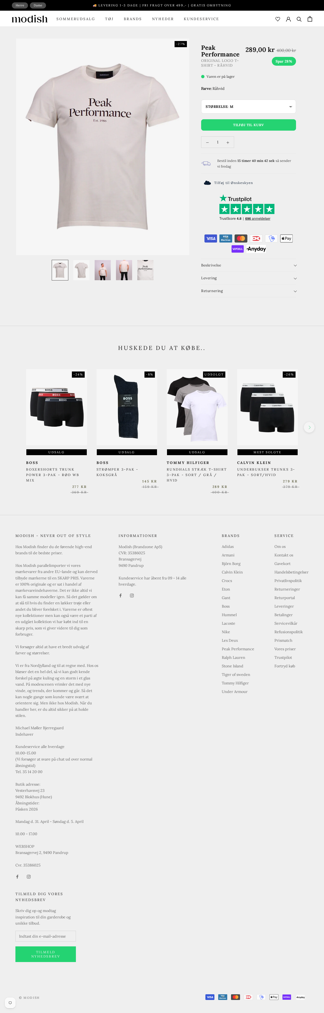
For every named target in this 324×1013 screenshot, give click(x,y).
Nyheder (163, 19)
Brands (133, 19)
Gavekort (282, 563)
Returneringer (287, 589)
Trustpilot (283, 657)
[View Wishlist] (277, 19)
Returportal (284, 597)
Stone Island (232, 666)
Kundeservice (201, 19)
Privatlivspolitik (288, 580)
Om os (280, 546)
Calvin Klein (232, 572)
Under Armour (235, 691)
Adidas (228, 546)
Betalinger (283, 614)
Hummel (229, 614)
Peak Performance (238, 648)
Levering (209, 278)
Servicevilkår (285, 623)
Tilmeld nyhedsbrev (45, 954)
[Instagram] (29, 876)
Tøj (109, 19)
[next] (309, 427)
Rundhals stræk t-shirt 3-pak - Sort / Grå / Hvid (197, 474)
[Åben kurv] (310, 19)
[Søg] (299, 18)
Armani (228, 555)
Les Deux (230, 640)
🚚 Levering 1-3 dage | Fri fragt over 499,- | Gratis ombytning (162, 5)
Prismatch (283, 640)
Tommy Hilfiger (235, 683)
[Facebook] (17, 876)
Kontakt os (283, 555)
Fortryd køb (284, 666)
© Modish (29, 998)
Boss (226, 606)
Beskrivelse (211, 265)
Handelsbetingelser (291, 572)
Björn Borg (231, 563)
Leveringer (284, 606)
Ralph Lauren (233, 657)
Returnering (212, 291)
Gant (226, 597)
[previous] (14, 427)
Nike (226, 631)
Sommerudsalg (75, 19)
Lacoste (228, 623)
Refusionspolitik (288, 631)
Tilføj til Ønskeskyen (233, 183)
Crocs (227, 580)
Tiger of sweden (236, 674)
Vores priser (285, 648)
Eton (226, 589)
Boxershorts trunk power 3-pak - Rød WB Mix (52, 474)
